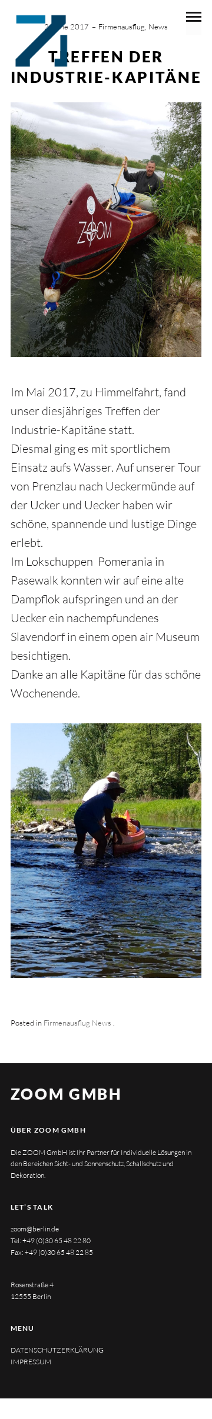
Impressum (31, 1361)
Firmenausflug (121, 26)
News (158, 26)
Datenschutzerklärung (57, 1349)
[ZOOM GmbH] (41, 41)
